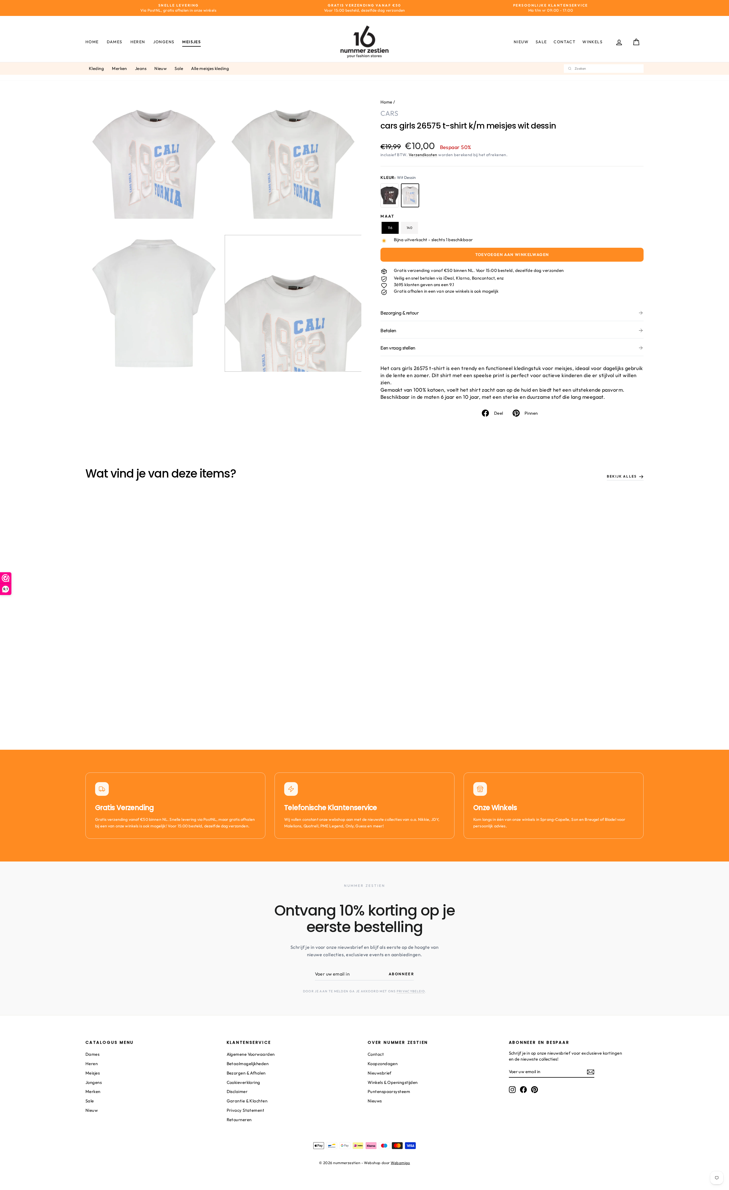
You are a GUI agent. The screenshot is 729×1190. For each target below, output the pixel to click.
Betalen (388, 330)
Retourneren (239, 1119)
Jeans (140, 68)
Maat (387, 216)
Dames (114, 41)
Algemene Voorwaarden (251, 1054)
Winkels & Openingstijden (393, 1082)
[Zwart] (389, 195)
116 (390, 228)
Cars (389, 113)
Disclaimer (237, 1091)
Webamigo (400, 1162)
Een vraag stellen (397, 348)
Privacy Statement (246, 1110)
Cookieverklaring (243, 1082)
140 (409, 228)
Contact (565, 41)
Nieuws (375, 1101)
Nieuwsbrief (380, 1073)
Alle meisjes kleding (210, 68)
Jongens (164, 41)
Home (92, 41)
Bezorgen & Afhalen (246, 1073)
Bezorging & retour (399, 313)
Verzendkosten (423, 154)
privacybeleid (411, 991)
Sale (541, 41)
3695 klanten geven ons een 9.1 (424, 284)
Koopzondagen (383, 1063)
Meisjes (191, 41)
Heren (137, 41)
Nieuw (521, 41)
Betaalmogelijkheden (248, 1063)
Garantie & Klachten (247, 1101)
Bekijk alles (622, 476)
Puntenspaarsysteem (389, 1091)
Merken (119, 68)
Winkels (592, 41)
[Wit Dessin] (410, 195)
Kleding (96, 68)
